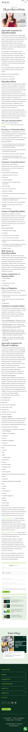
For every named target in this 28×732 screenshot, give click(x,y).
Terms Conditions (18, 718)
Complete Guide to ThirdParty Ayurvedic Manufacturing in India (17, 606)
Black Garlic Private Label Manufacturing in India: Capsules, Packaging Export (17, 600)
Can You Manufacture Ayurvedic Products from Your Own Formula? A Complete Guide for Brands (17, 611)
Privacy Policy (7, 718)
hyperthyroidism (5, 125)
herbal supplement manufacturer (11, 652)
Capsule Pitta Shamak (7, 518)
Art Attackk (18, 720)
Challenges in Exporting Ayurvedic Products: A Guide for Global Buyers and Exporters (17, 616)
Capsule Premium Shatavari (8, 532)
